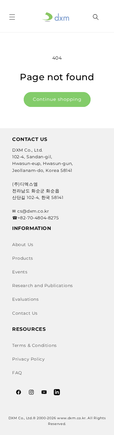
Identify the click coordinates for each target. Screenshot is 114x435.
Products (22, 258)
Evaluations (25, 299)
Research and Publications (42, 285)
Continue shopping (57, 99)
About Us (22, 244)
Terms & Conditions (34, 345)
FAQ (17, 372)
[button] (12, 17)
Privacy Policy (28, 359)
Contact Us (25, 313)
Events (20, 272)
